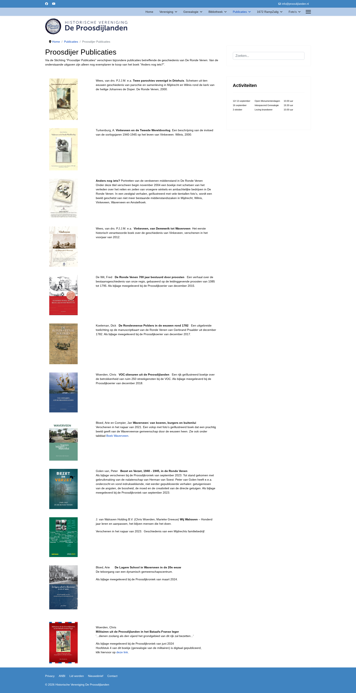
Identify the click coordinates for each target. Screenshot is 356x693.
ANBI (62, 676)
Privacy (50, 676)
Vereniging (166, 11)
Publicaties (240, 11)
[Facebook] (46, 3)
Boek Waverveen (117, 435)
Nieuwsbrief (95, 676)
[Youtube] (53, 3)
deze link (122, 652)
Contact (112, 676)
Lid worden (76, 676)
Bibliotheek (215, 11)
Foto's (293, 11)
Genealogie (190, 11)
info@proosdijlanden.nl (295, 3)
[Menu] (308, 12)
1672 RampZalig (268, 11)
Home (149, 11)
